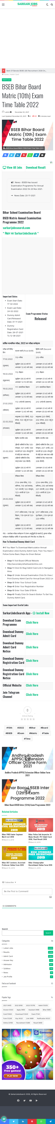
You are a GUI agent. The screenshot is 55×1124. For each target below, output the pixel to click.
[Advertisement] (27, 38)
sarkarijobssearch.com (16, 228)
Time (27, 738)
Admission (7, 964)
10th (10, 727)
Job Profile (7, 977)
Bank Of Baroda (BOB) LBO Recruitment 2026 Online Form (30, 71)
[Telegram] (35, 155)
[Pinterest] (23, 155)
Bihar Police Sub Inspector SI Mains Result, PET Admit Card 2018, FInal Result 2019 (40, 837)
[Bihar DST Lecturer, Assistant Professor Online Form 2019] (14, 853)
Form (7, 1018)
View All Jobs (14, 167)
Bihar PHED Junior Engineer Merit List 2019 (12, 835)
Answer (8, 1010)
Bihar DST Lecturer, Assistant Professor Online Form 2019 (13, 863)
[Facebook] (4, 155)
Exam (21, 733)
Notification (43, 1018)
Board (45, 727)
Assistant (34, 1010)
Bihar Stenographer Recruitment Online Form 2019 (40, 863)
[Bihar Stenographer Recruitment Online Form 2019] (41, 853)
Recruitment (23, 1023)
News (5, 973)
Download (21, 1014)
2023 (30, 1005)
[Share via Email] (41, 155)
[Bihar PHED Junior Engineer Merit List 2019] (14, 825)
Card (7, 1014)
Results (6, 952)
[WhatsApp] (29, 155)
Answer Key (8, 960)
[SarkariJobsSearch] (27, 4)
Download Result (36, 167)
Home (6, 74)
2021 (7, 1005)
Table (46, 733)
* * (21, 233)
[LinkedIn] (17, 155)
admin (7, 112)
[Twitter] (10, 155)
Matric (34, 733)
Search (5, 929)
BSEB (9, 733)
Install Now (42, 613)
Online (8, 1023)
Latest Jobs (8, 948)
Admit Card (14, 74)
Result (38, 1023)
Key (19, 1018)
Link (30, 1018)
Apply (21, 1010)
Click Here (32, 622)
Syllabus (6, 968)
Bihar (33, 727)
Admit (43, 1005)
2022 (21, 727)
